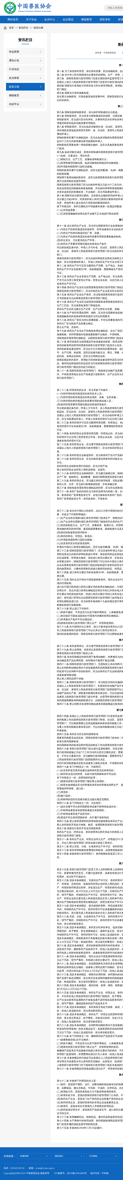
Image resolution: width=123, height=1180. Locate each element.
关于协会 (31, 19)
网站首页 (13, 19)
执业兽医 (14, 78)
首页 (11, 27)
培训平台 (14, 104)
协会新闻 (14, 51)
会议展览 (68, 19)
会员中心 (49, 19)
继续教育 (86, 19)
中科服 (105, 1173)
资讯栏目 (23, 27)
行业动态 (14, 69)
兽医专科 (105, 19)
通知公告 (14, 60)
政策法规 (38, 27)
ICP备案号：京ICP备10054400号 (70, 1173)
